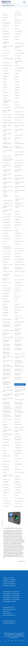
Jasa (16, 227)
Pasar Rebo (17, 445)
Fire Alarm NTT (6, 163)
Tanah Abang (18, 487)
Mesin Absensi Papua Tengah (8, 399)
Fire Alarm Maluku (7, 156)
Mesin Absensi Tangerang (18, 415)
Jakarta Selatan (7, 225)
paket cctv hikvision (19, 427)
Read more (22, 561)
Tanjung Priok (18, 492)
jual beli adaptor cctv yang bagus (7, 247)
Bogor (16, 28)
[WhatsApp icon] (5, 640)
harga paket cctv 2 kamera (7, 206)
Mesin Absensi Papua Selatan (20, 394)
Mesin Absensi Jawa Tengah (19, 357)
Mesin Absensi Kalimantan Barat (19, 361)
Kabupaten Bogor (19, 259)
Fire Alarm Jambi (19, 135)
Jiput (4, 244)
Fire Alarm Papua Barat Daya (19, 166)
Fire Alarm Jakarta (19, 122)
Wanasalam (6, 506)
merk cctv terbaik (7, 319)
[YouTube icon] (15, 640)
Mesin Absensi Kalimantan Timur (7, 369)
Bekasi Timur (18, 23)
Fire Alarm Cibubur (7, 117)
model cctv (17, 419)
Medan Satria (18, 309)
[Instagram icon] (19, 640)
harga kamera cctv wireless (19, 199)
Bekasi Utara (6, 25)
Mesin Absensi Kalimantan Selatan (8, 365)
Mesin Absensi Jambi (20, 354)
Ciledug (5, 84)
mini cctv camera (7, 419)
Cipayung (5, 92)
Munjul (4, 421)
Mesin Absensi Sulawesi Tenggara (7, 407)
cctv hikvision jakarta (8, 58)
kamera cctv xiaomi (19, 279)
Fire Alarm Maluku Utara (19, 155)
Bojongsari (17, 36)
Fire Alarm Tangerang (5, 195)
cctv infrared (6, 62)
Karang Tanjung (7, 282)
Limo (16, 301)
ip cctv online (6, 219)
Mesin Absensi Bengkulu (18, 329)
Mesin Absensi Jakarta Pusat (18, 344)
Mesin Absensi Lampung (18, 374)
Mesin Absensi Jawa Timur (8, 361)
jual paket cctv (6, 259)
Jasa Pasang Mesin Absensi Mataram (12, 528)
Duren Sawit (6, 105)
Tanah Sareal (6, 490)
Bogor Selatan (18, 31)
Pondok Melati (6, 456)
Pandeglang (6, 439)
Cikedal (5, 81)
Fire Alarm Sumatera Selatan (8, 191)
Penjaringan (18, 447)
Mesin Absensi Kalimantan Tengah (19, 365)
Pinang (4, 453)
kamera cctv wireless (6, 279)
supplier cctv (18, 482)
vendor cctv (18, 503)
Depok (16, 102)
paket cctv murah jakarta (19, 430)
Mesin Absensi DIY (19, 337)
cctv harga (17, 55)
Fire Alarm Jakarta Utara (7, 134)
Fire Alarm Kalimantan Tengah (8, 147)
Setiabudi (17, 476)
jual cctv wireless (7, 253)
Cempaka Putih (18, 70)
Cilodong (5, 87)
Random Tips (6, 464)
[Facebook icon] (8, 640)
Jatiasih (17, 230)
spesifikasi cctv (18, 479)
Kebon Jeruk (18, 288)
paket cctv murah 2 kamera (7, 430)
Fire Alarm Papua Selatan (19, 170)
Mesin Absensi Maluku (6, 378)
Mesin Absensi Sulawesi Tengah (19, 403)
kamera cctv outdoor (6, 268)
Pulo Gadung (6, 461)
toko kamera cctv (7, 501)
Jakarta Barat (6, 222)
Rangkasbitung (18, 464)
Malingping (5, 307)
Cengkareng (6, 73)
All (3, 12)
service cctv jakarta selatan (8, 475)
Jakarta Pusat (18, 222)
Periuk (4, 450)
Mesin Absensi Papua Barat (8, 390)
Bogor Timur (18, 34)
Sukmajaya (5, 482)
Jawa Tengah (6, 238)
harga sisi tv (18, 211)
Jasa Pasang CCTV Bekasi (9, 601)
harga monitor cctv (7, 203)
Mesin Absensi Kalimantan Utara (19, 369)
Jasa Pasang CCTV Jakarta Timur (11, 593)
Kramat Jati (18, 296)
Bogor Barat (6, 31)
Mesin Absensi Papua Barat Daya (20, 390)
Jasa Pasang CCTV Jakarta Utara (11, 597)
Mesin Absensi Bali (19, 322)
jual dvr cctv (18, 253)
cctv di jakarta (18, 50)
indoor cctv (17, 214)
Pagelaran (5, 427)
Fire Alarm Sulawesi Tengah (7, 183)
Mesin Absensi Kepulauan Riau (6, 374)
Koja (16, 293)
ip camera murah (7, 217)
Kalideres (5, 262)
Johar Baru (17, 244)
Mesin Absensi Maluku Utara (18, 378)
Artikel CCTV (18, 12)
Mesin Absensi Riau (19, 399)
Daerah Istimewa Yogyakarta (7, 101)
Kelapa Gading (6, 290)
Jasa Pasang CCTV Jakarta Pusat (11, 591)
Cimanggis (17, 87)
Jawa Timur (17, 238)
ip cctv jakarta (18, 217)
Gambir (16, 196)
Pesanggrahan (18, 450)
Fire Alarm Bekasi (7, 114)
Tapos (4, 495)
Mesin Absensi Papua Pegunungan (8, 394)
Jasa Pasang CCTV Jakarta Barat (11, 595)
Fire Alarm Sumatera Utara (20, 191)
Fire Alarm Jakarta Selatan (7, 130)
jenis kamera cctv (19, 241)
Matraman (5, 309)
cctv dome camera (19, 53)
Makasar (5, 304)
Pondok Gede (18, 453)
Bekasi (4, 20)
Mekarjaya (5, 312)
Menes (16, 312)
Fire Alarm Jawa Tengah (7, 138)
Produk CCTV (18, 458)
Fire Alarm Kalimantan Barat (7, 142)
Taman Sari (17, 484)
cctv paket (5, 70)
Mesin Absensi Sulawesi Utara (18, 407)
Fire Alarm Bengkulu (19, 114)
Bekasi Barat (18, 20)
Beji (15, 17)
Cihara (16, 79)
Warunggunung (18, 506)
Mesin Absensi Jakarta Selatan (7, 349)
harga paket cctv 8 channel (7, 210)
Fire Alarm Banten (19, 112)
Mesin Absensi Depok (8, 337)
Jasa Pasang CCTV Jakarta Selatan (11, 599)
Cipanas (17, 90)
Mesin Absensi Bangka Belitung (7, 325)
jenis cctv (5, 241)
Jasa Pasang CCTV (7, 230)
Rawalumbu (6, 466)
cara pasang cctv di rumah (8, 46)
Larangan (5, 299)
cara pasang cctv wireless (19, 46)
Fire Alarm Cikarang (19, 117)
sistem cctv (6, 479)
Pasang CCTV (18, 442)
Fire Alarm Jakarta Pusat (19, 126)
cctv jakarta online (7, 65)
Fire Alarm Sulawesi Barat (7, 178)
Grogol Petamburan (8, 200)
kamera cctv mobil (7, 264)
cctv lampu (5, 68)
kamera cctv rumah (8, 271)
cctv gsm (5, 55)
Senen (4, 472)
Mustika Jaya (18, 421)
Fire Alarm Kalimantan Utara (19, 147)
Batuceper (5, 17)
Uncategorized (6, 503)
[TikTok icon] (22, 640)
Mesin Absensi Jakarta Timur (18, 349)
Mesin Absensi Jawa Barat (8, 357)
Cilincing (17, 84)
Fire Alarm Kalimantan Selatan (19, 142)
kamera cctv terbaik (20, 271)
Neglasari (5, 424)
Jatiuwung (5, 236)
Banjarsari (5, 14)
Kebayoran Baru (19, 285)
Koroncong (5, 296)
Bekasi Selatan (6, 23)
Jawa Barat (17, 236)
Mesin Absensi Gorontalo (6, 340)
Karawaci (5, 285)
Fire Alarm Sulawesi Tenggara (19, 183)
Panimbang (6, 442)
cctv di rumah (6, 53)
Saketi (16, 466)
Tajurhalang (6, 484)
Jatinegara (5, 233)
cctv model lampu (19, 68)
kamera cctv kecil (19, 262)
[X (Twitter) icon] (12, 640)
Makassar (17, 304)
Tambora (5, 487)
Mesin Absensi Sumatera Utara (7, 415)
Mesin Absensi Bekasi (8, 330)
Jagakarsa (17, 219)
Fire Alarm (17, 105)
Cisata (16, 98)
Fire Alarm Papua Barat (7, 166)
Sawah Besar (6, 469)
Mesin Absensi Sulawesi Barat (6, 403)
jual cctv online (6, 251)
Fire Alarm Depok (7, 120)
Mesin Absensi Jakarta (18, 340)
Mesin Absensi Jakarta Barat (6, 344)
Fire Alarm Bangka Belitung (7, 111)
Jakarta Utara (6, 227)
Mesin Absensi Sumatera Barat (7, 411)
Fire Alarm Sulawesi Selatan (19, 178)
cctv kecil (17, 65)
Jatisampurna (18, 233)
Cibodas (5, 79)
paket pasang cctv (7, 434)
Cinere (4, 90)
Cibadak (17, 73)
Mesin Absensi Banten (18, 325)
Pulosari (17, 461)
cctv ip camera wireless (18, 62)
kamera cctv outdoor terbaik (18, 268)
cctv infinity (17, 58)
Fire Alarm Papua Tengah (7, 174)
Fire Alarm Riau (18, 175)
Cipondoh (17, 95)
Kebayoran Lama (7, 288)
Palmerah (17, 434)
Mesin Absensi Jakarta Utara (6, 353)
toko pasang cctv (19, 501)
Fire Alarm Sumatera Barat (20, 187)
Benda (4, 28)
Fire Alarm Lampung (19, 152)
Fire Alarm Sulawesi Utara (7, 187)
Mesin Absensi (6, 322)
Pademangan (18, 424)
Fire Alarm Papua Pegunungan (7, 170)
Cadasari (5, 39)
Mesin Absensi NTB (19, 384)
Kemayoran (17, 290)
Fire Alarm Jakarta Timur (19, 130)
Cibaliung (5, 76)
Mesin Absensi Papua (20, 387)
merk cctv (17, 315)
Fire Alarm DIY (18, 120)
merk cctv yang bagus (18, 318)
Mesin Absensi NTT (7, 387)
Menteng (5, 315)
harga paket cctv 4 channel (19, 206)
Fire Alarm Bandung (19, 107)
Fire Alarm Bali (6, 107)
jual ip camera (6, 256)
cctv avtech (6, 50)
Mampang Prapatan (20, 307)
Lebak (16, 299)
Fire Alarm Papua (19, 163)
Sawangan (17, 469)
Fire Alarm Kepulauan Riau (8, 151)
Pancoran (5, 437)
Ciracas (5, 98)
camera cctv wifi (19, 43)
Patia (4, 447)
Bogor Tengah (6, 34)
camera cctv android (6, 42)
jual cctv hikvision (19, 248)
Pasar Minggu (6, 445)
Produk (16, 456)
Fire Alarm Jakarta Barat (7, 126)
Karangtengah (18, 282)
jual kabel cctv (18, 256)
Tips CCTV (5, 498)
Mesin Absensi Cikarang (18, 333)
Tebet (16, 495)
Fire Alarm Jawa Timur (18, 138)
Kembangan (6, 293)
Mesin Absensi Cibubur (6, 333)
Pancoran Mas (18, 437)
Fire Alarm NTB (18, 160)
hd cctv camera (7, 214)
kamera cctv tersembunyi (6, 274)
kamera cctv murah (19, 264)
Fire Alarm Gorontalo (8, 122)
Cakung (17, 39)
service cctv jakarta (19, 472)
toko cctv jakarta (19, 498)
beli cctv (17, 25)
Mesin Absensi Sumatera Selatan (19, 411)
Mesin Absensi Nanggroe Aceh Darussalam (7, 383)
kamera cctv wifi (19, 275)
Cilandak (17, 81)
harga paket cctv (19, 203)
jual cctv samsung (19, 251)
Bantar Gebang (18, 14)
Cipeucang (5, 95)
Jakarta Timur (18, 225)
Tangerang (17, 490)
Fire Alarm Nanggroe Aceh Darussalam (8, 159)
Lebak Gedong (6, 301)
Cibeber (17, 76)
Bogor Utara (6, 36)
